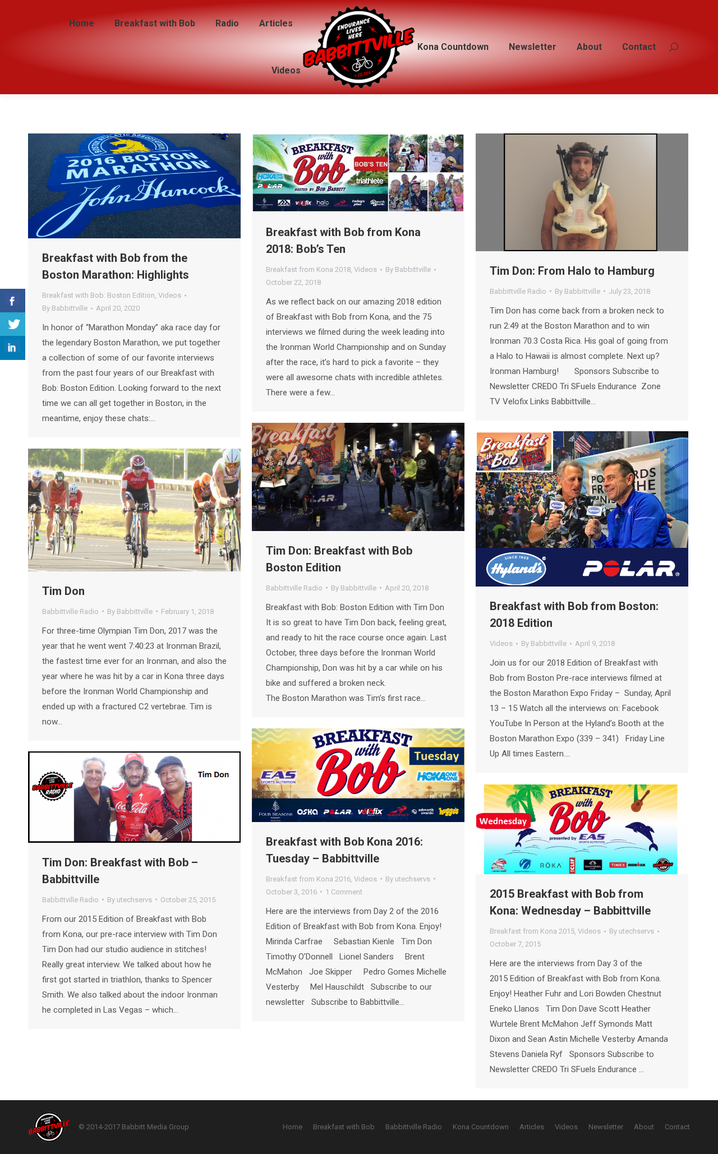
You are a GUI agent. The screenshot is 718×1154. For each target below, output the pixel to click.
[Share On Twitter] (12, 324)
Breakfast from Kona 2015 (532, 931)
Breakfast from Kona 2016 (308, 879)
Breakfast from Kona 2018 (308, 269)
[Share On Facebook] (12, 301)
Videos (169, 295)
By (65, 308)
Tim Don (63, 591)
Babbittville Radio (518, 291)
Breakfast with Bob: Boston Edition (98, 295)
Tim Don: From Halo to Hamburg (572, 271)
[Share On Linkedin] (12, 348)
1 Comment (343, 892)
